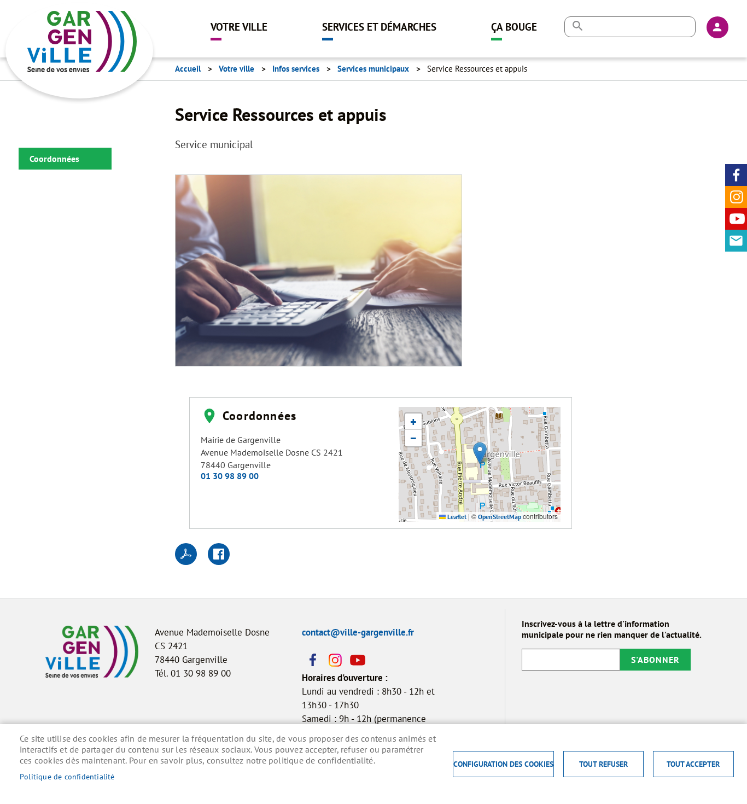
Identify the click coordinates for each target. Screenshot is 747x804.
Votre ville (239, 26)
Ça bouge (514, 26)
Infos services (295, 68)
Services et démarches (379, 26)
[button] (318, 273)
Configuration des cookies (503, 764)
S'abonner (655, 659)
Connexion (717, 27)
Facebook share (219, 554)
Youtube (736, 219)
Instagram (736, 197)
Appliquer (577, 26)
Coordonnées (54, 158)
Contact (736, 241)
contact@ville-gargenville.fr (358, 632)
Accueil (188, 68)
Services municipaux (373, 68)
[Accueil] (90, 24)
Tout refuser (603, 764)
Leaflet (456, 516)
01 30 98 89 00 (230, 475)
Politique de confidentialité (67, 777)
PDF (186, 554)
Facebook (736, 175)
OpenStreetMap (499, 516)
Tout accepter (693, 764)
